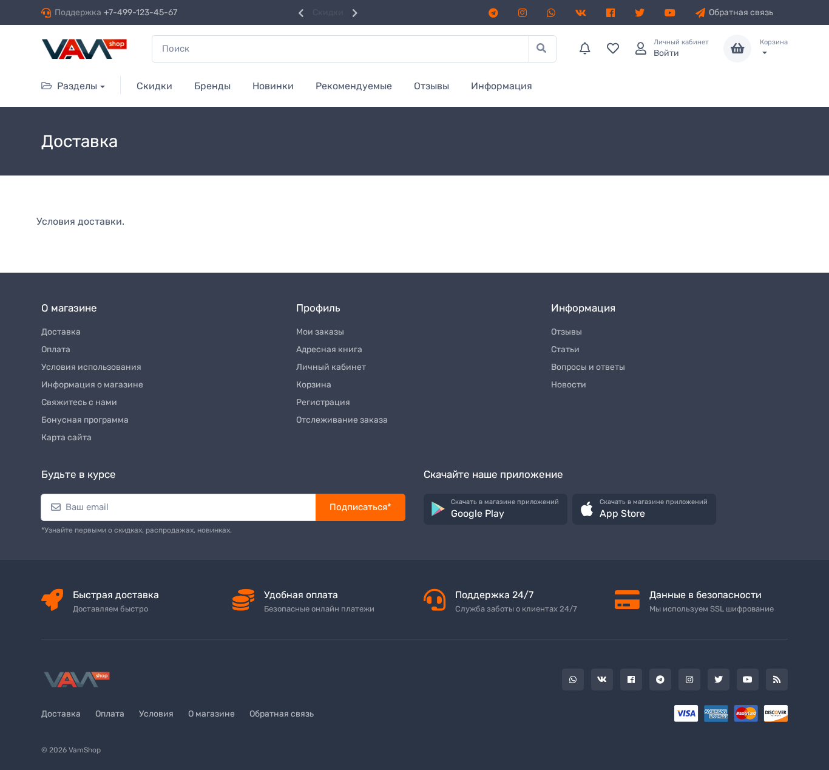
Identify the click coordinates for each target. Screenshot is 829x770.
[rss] (777, 679)
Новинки (273, 86)
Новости (568, 385)
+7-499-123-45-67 (140, 12)
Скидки (328, 12)
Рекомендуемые (354, 86)
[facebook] (612, 12)
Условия (156, 714)
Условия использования (91, 367)
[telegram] (495, 12)
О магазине (211, 714)
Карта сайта (66, 437)
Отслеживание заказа (342, 420)
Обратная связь (741, 12)
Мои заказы (320, 332)
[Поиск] (543, 49)
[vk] (582, 12)
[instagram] (524, 12)
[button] (495, 509)
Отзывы (431, 86)
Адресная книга (329, 349)
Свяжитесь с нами (79, 402)
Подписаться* (360, 507)
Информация (501, 86)
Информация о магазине (92, 385)
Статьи (565, 349)
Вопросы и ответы (588, 367)
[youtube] (672, 12)
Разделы (77, 86)
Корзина (313, 385)
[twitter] (641, 12)
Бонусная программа (85, 420)
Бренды (212, 86)
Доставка (61, 332)
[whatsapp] (553, 12)
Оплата (55, 349)
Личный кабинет (331, 367)
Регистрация (323, 402)
